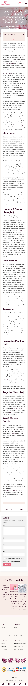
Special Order (17, 630)
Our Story (3, 627)
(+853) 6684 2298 (19, 646)
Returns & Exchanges (5, 652)
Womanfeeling (7, 467)
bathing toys (9, 380)
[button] (26, 3)
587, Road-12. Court (19, 649)
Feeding (13, 433)
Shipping (15, 627)
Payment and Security (18, 633)
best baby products (8, 49)
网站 (4, 551)
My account (3, 646)
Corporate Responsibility (6, 635)
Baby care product (8, 73)
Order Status (4, 649)
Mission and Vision (5, 630)
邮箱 (4, 544)
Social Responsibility (18, 635)
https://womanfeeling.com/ (12, 490)
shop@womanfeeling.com (20, 643)
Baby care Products (8, 63)
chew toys (12, 412)
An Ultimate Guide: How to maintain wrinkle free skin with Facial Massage (14, 599)
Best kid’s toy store (17, 408)
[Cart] (19, 4)
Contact (3, 643)
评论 (4, 525)
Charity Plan (3, 633)
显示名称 (5, 538)
